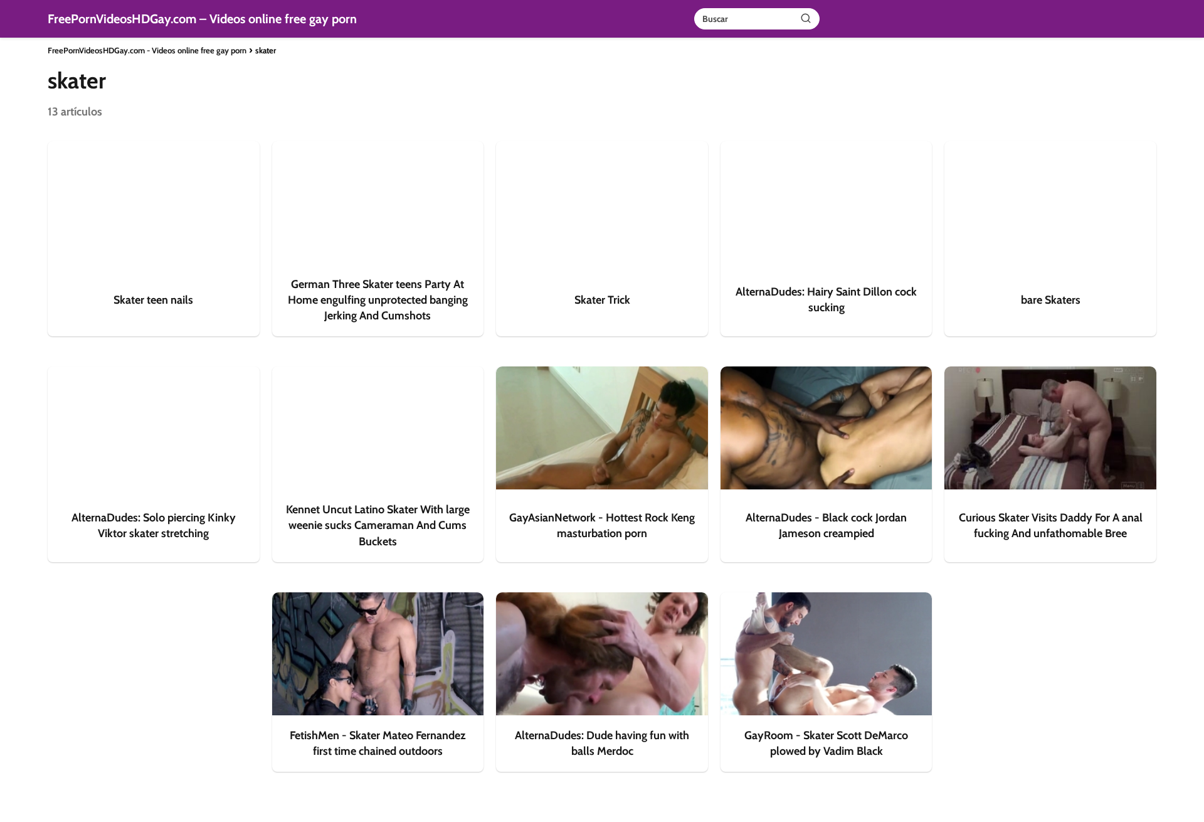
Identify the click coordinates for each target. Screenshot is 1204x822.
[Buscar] (806, 18)
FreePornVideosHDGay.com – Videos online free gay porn (202, 18)
